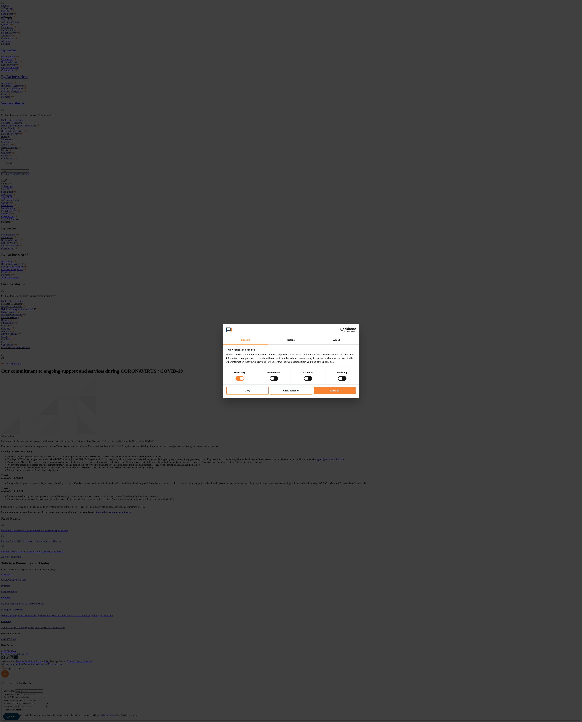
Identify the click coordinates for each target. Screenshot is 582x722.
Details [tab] (291, 340)
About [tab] (336, 340)
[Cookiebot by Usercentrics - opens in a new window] (342, 330)
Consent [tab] (245, 340)
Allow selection (291, 390)
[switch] (274, 378)
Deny (247, 390)
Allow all (334, 390)
